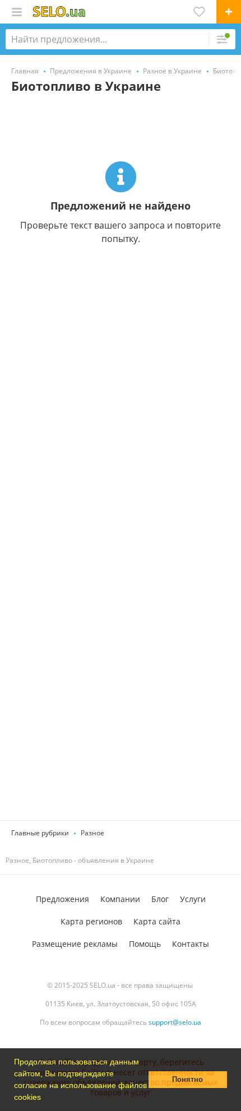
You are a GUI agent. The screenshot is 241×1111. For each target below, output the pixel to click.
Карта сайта (156, 921)
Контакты (190, 943)
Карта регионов (91, 921)
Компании (120, 899)
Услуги (193, 899)
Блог (160, 899)
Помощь (145, 943)
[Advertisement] (120, 456)
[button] (45, 1098)
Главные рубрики (40, 833)
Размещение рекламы (75, 943)
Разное (92, 833)
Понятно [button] (187, 1080)
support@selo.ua (175, 1022)
